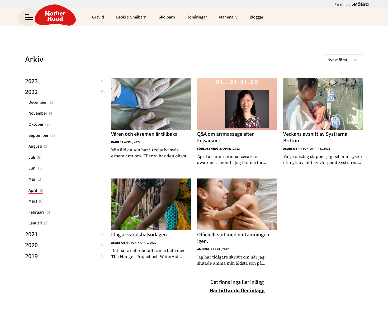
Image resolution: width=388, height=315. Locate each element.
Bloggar (256, 17)
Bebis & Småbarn (131, 17)
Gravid (98, 17)
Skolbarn (167, 17)
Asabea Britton (296, 149)
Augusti (39, 146)
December (41, 102)
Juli (35, 157)
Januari (39, 223)
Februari (39, 212)
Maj (35, 179)
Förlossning (208, 149)
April (36, 190)
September (42, 135)
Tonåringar (197, 17)
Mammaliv (228, 17)
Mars (36, 201)
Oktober (39, 124)
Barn (115, 142)
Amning (203, 249)
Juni (36, 168)
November (41, 113)
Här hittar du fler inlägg (237, 290)
